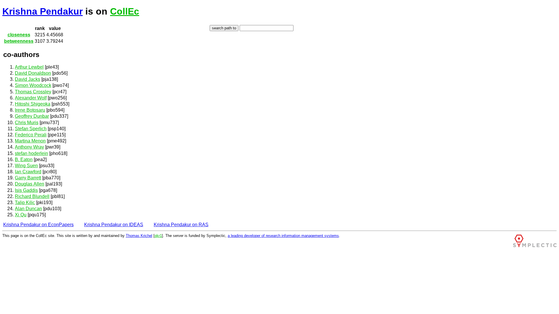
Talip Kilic (25, 202)
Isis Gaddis (26, 190)
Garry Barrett (28, 177)
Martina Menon (30, 140)
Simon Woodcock (33, 85)
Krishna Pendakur (42, 11)
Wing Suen (26, 165)
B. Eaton (24, 159)
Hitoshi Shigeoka (32, 103)
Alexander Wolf (31, 97)
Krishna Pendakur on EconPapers (38, 224)
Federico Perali (31, 134)
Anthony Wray (29, 146)
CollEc (124, 11)
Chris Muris (26, 122)
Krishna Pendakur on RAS (181, 224)
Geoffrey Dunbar (32, 116)
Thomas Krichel (139, 235)
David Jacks (27, 79)
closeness (19, 34)
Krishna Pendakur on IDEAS (113, 224)
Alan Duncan (28, 208)
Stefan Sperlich (31, 128)
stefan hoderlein (31, 153)
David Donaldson (33, 73)
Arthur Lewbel (29, 67)
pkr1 (158, 235)
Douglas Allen (29, 183)
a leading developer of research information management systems (283, 235)
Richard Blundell (32, 196)
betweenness (18, 41)
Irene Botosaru (30, 110)
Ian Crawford (28, 171)
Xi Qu (20, 214)
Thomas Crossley (33, 91)
